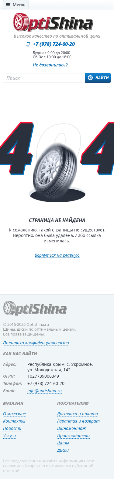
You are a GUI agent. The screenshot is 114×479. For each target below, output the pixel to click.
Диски (63, 450)
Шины (63, 443)
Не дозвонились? (50, 65)
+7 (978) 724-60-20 (54, 44)
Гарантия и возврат (78, 421)
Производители (73, 435)
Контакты (14, 421)
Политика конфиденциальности (36, 343)
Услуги (9, 435)
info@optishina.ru (44, 390)
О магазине (14, 414)
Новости (12, 428)
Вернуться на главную (57, 255)
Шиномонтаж (71, 428)
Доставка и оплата (77, 414)
